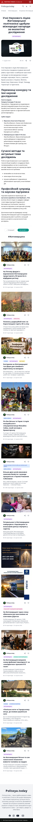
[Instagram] (14, 816)
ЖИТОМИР (22, 361)
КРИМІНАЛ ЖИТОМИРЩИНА (20, 657)
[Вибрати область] (30, 2)
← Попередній (10, 230)
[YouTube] (17, 815)
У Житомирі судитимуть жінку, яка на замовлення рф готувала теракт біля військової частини (15, 820)
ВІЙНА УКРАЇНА (7, 418)
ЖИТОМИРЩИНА (16, 36)
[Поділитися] (26, 60)
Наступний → (23, 230)
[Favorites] (30, 6)
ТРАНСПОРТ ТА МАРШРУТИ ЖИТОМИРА (13, 609)
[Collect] (30, 60)
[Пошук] (23, 6)
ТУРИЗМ (6, 361)
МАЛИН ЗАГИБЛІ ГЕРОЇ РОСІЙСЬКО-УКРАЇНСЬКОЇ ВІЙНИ (15, 466)
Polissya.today (7, 6)
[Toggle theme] (26, 6)
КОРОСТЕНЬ (16, 318)
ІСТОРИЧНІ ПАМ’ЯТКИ (15, 704)
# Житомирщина (12, 11)
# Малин (3, 11)
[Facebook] (10, 816)
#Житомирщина (16, 236)
